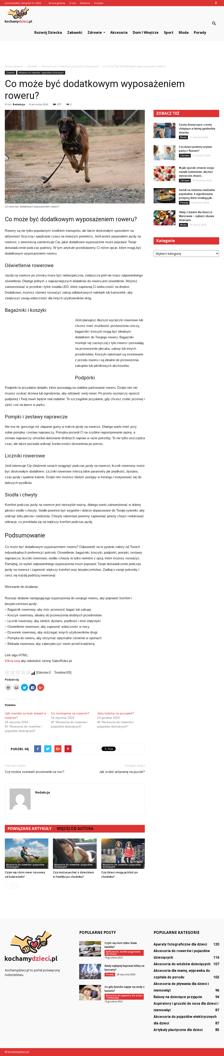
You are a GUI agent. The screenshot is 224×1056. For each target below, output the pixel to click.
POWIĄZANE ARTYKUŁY (29, 828)
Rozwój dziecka (48, 32)
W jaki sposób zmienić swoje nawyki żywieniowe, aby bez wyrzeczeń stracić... (196, 171)
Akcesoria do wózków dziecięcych (182, 964)
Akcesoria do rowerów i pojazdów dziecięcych (41, 72)
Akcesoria (119, 32)
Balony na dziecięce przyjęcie (178, 997)
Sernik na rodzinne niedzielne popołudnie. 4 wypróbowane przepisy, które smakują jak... (197, 194)
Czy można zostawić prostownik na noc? (34, 772)
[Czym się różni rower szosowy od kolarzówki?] (26, 853)
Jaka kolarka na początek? (115, 713)
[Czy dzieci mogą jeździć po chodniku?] (123, 853)
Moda (184, 32)
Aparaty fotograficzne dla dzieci (180, 944)
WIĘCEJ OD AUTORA (75, 828)
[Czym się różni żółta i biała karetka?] (90, 948)
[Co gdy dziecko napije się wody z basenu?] (90, 992)
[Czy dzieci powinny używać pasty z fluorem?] (164, 152)
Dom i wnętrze (146, 32)
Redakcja (19, 104)
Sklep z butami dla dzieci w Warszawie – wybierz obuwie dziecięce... (196, 216)
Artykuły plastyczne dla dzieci (178, 1030)
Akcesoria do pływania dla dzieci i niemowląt (124, 996)
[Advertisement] (112, 53)
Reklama (85, 3)
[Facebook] (216, 3)
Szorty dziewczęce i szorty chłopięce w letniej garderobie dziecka (197, 128)
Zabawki (74, 32)
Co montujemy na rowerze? (70, 713)
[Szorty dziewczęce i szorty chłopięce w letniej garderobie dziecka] (164, 130)
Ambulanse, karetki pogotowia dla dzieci (123, 952)
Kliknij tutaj (12, 661)
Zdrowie (95, 32)
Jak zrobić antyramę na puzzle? (122, 772)
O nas (72, 3)
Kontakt (98, 3)
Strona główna (57, 3)
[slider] (18, 672)
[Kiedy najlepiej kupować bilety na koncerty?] (90, 971)
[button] (214, 23)
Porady (200, 32)
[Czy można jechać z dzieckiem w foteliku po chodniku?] (74, 853)
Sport (168, 32)
